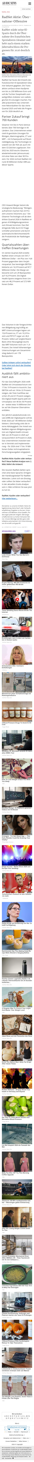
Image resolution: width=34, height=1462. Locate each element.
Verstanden (8, 1458)
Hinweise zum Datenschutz (12, 1438)
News (10, 1432)
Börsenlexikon (17, 1414)
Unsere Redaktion (11, 1441)
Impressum (24, 1432)
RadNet (4, 12)
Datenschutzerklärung (16, 1435)
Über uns (26, 1438)
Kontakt (16, 1432)
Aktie (8, 12)
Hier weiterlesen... (10, 498)
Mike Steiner (23, 1441)
